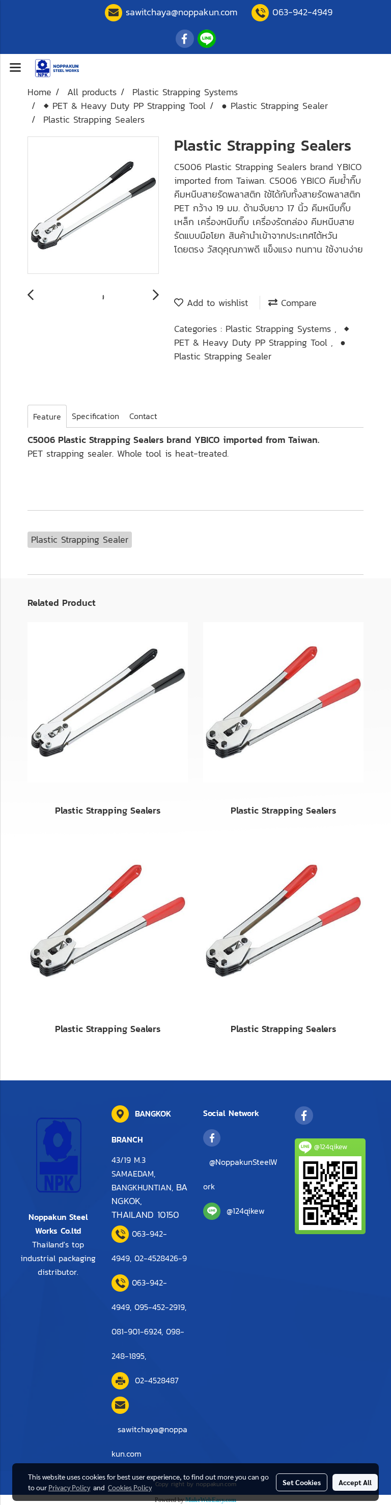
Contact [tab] (143, 416)
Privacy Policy (69, 1487)
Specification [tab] (95, 416)
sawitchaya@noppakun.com (181, 12)
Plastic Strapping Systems (280, 329)
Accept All (355, 1482)
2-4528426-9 (160, 1258)
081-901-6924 (136, 1331)
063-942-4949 (302, 12)
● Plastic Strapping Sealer (260, 349)
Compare (297, 303)
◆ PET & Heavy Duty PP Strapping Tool (261, 335)
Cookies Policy (130, 1487)
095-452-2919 (159, 1307)
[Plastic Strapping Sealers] (93, 205)
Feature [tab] (47, 416)
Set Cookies (302, 1482)
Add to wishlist (215, 303)
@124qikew (246, 1211)
